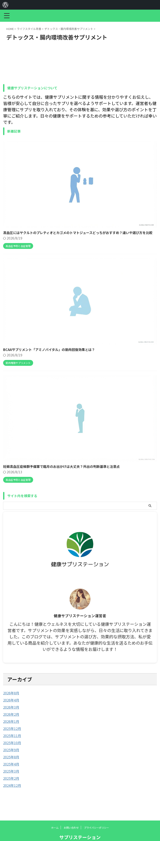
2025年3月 (11, 771)
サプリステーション (80, 837)
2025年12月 (12, 728)
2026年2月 (11, 714)
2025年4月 (11, 764)
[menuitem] (5, 5)
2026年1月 (11, 721)
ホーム (55, 827)
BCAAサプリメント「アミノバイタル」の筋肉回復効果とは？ (49, 349)
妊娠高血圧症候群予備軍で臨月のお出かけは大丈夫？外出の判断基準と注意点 (61, 466)
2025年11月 (12, 735)
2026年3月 (11, 707)
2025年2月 (11, 778)
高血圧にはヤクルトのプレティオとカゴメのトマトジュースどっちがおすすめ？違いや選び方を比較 (77, 232)
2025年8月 (11, 756)
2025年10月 (12, 742)
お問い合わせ (71, 827)
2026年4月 (11, 700)
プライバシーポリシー (96, 827)
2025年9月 (11, 749)
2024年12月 (12, 785)
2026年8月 (11, 692)
